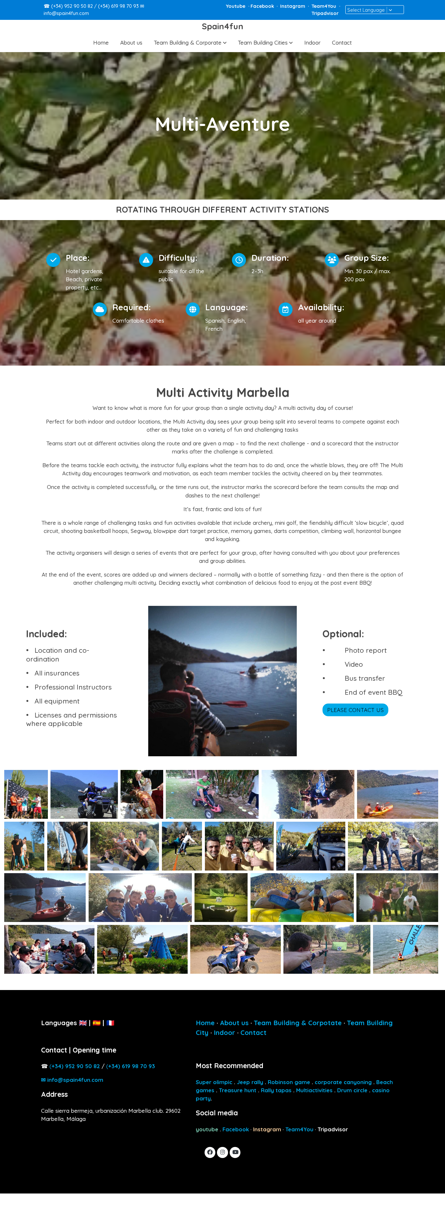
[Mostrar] (26, 794)
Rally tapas (276, 1090)
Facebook (263, 6)
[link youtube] (235, 1151)
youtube (207, 1129)
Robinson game (289, 1082)
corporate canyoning (343, 1082)
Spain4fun (222, 26)
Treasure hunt (237, 1090)
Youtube (236, 6)
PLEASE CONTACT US (355, 709)
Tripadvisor (324, 13)
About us (234, 1023)
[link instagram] (222, 1151)
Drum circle (352, 1090)
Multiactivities (314, 1090)
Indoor (224, 1032)
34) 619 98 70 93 (131, 1066)
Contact (253, 1032)
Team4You (324, 6)
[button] (190, 42)
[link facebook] (210, 1151)
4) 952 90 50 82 (75, 1066)
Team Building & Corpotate (298, 1023)
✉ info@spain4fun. (72, 1079)
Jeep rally (250, 1082)
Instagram (293, 6)
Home (205, 1023)
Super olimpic (214, 1082)
